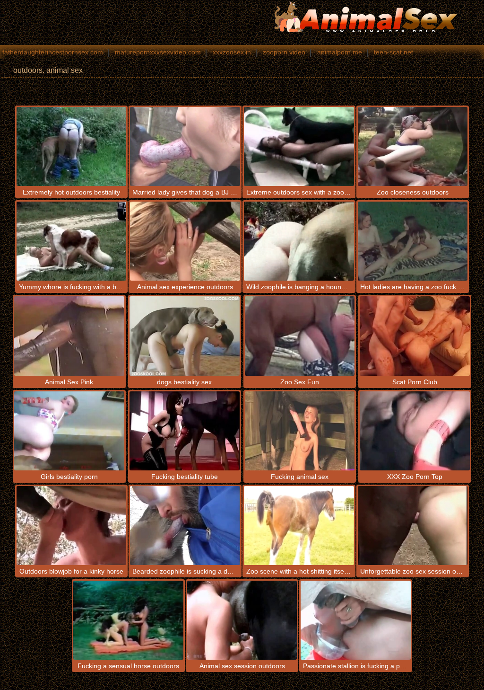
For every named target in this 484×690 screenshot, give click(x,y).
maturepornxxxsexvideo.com (158, 52)
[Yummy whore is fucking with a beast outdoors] (72, 241)
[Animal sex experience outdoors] (185, 241)
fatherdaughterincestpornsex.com (52, 52)
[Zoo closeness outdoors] (413, 146)
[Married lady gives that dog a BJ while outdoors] (185, 146)
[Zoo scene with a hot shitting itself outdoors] (299, 525)
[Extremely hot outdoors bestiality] (72, 146)
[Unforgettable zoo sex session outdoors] (413, 525)
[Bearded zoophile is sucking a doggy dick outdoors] (185, 525)
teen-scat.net (393, 52)
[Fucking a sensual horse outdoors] (128, 620)
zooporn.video (284, 52)
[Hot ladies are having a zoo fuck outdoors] (413, 241)
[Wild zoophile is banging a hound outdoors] (299, 241)
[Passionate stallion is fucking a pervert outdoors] (356, 620)
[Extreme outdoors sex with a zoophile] (299, 146)
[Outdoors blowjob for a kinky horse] (72, 525)
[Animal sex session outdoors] (242, 620)
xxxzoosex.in (232, 52)
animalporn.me (339, 52)
